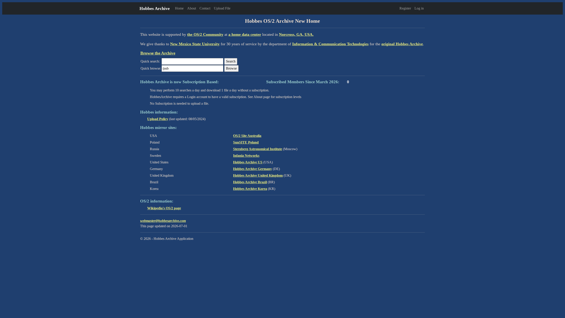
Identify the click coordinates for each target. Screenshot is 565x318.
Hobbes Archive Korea (250, 189)
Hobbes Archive (154, 8)
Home (179, 8)
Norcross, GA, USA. (296, 34)
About (191, 8)
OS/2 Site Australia (247, 136)
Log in (419, 8)
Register (405, 8)
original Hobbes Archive (402, 44)
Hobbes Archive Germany (252, 169)
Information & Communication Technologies (330, 44)
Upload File (222, 8)
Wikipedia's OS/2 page (164, 208)
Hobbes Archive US (247, 162)
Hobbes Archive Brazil (250, 182)
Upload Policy (157, 119)
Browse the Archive (157, 53)
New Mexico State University (195, 44)
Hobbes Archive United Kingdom (258, 175)
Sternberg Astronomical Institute (257, 149)
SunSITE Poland (246, 142)
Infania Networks (246, 155)
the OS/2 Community (205, 34)
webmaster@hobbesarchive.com (163, 221)
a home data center (244, 34)
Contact (205, 8)
